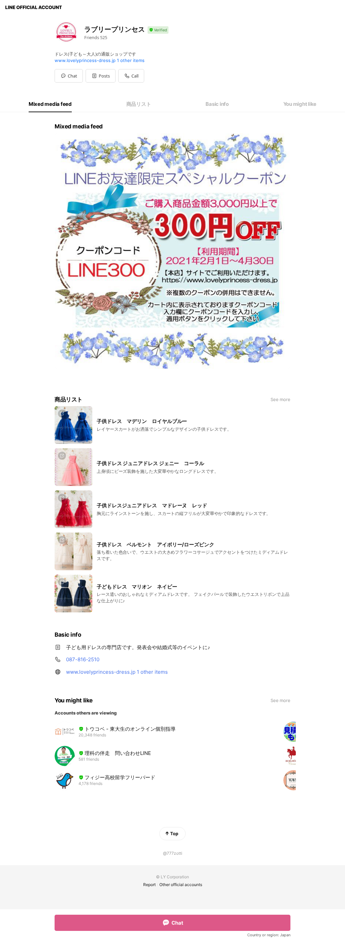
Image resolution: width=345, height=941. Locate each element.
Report (149, 884)
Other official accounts (180, 884)
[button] (101, 76)
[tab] (50, 104)
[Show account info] (158, 30)
